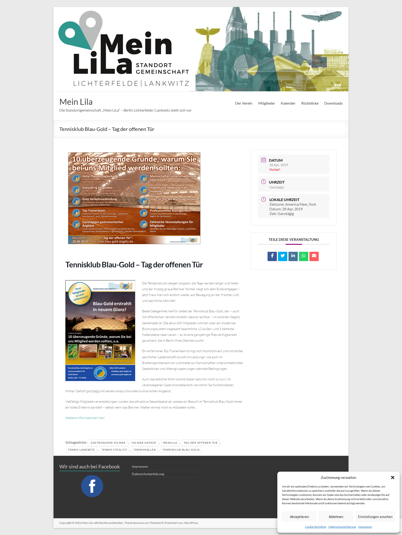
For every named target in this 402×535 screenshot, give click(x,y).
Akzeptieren (299, 517)
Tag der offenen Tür (201, 442)
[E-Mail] (314, 256)
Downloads (333, 103)
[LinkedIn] (293, 256)
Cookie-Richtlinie (315, 526)
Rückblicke (309, 103)
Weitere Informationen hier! (85, 418)
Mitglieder (266, 103)
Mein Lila (76, 101)
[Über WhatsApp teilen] (303, 256)
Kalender (288, 103)
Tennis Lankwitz (81, 449)
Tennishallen (145, 449)
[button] (392, 477)
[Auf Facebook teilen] (272, 256)
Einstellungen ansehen (375, 517)
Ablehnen (336, 517)
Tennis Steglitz (114, 449)
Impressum (365, 526)
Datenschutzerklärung (342, 526)
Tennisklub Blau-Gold (181, 449)
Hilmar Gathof (144, 442)
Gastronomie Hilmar (108, 442)
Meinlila (170, 442)
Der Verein (243, 103)
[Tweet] (282, 256)
